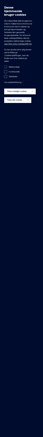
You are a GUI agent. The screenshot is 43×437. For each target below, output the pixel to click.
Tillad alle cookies (15, 100)
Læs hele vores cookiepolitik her (18, 44)
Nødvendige (14, 67)
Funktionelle (14, 72)
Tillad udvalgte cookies (17, 91)
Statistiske (13, 76)
